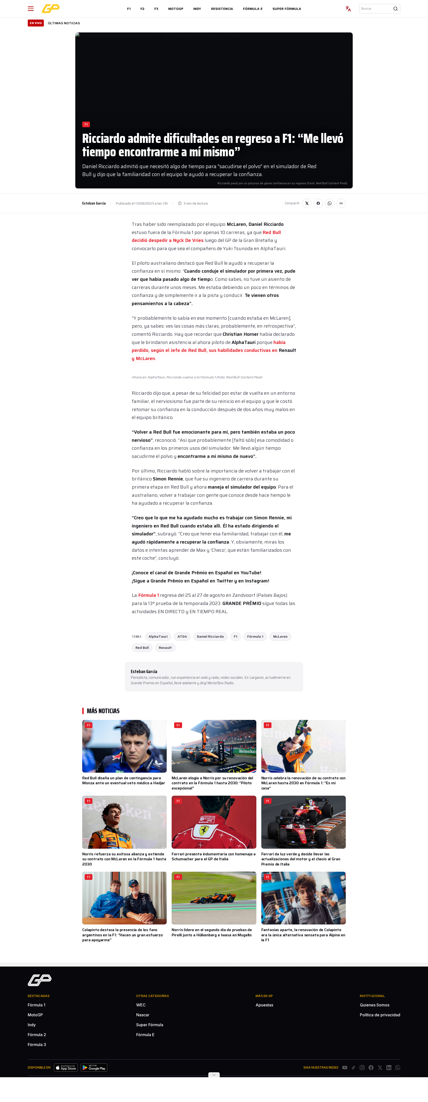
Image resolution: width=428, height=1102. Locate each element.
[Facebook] (371, 1067)
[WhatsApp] (397, 1067)
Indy (197, 8)
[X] (379, 1067)
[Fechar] (214, 1074)
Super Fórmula (286, 8)
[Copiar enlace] (341, 203)
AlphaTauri (158, 636)
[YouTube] (344, 1067)
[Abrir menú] (31, 8)
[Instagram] (362, 1067)
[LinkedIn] (388, 1067)
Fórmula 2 (37, 1034)
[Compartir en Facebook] (318, 203)
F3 (156, 8)
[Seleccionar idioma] (348, 9)
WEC (141, 1004)
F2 (142, 8)
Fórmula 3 (37, 1044)
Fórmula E (253, 8)
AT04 (182, 636)
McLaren (280, 636)
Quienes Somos (374, 1004)
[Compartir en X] (307, 203)
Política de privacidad (380, 1014)
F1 (129, 8)
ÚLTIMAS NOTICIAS (64, 23)
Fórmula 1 (148, 595)
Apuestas (264, 1004)
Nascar (142, 1014)
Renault (165, 647)
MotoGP (175, 8)
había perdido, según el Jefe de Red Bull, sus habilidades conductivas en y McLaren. (214, 350)
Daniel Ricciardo (210, 636)
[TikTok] (353, 1067)
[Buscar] (395, 8)
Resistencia (222, 8)
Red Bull (142, 647)
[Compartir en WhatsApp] (329, 203)
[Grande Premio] (51, 8)
